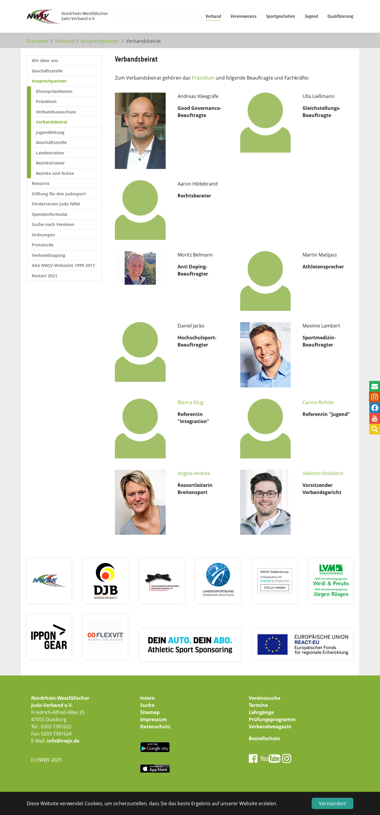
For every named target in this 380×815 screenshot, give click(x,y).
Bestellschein (264, 738)
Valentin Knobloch (323, 473)
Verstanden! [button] (332, 803)
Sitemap (150, 712)
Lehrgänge (261, 712)
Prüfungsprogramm (272, 719)
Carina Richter (318, 402)
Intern (147, 698)
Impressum (153, 719)
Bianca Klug (190, 402)
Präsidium (203, 78)
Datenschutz (155, 726)
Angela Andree (194, 473)
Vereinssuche (264, 698)
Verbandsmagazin (270, 726)
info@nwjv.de (63, 741)
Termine (258, 705)
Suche (147, 705)
